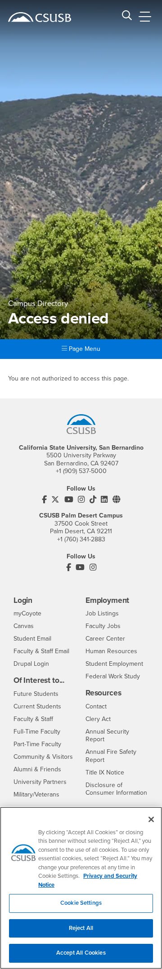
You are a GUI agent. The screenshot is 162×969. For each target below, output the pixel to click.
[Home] (39, 17)
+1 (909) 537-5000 (81, 471)
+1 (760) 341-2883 (81, 539)
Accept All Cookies (80, 952)
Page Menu (83, 349)
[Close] (151, 819)
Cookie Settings (81, 903)
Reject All (81, 928)
